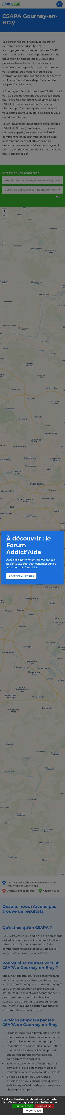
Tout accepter (23, 1106)
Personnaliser (33, 1110)
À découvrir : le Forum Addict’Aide (28, 545)
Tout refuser (44, 1106)
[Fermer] (62, 527)
